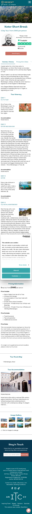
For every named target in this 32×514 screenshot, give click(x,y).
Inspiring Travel (6, 503)
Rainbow (20, 503)
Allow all (16, 270)
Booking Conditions (20, 484)
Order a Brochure (18, 483)
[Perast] (12, 425)
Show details (23, 265)
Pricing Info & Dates (22, 62)
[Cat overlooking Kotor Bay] (4, 419)
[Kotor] (20, 419)
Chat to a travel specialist (16, 53)
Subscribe (24, 455)
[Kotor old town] (4, 425)
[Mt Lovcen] (12, 419)
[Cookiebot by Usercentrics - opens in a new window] (23, 237)
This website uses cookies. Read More (16, 507)
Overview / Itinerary (8, 62)
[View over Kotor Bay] (28, 419)
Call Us (5, 4)
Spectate (26, 503)
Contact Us (8, 483)
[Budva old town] (28, 425)
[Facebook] (12, 488)
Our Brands (16, 505)
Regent (14, 503)
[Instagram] (15, 488)
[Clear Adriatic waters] (20, 425)
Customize (15, 276)
